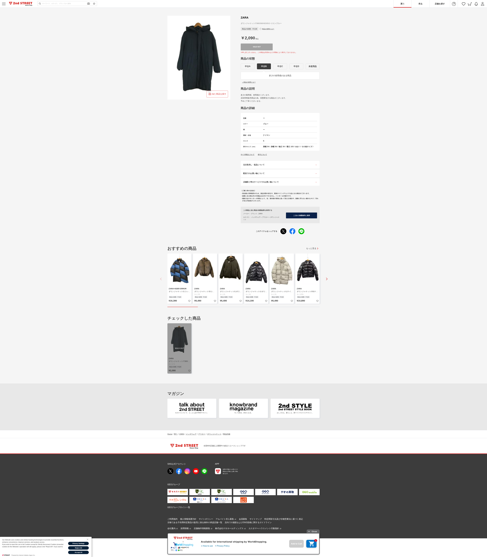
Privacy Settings (78, 543)
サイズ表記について (247, 154)
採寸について (262, 154)
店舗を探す (440, 4)
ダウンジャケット (214, 434)
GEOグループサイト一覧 (178, 507)
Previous (161, 279)
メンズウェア (191, 434)
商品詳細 (226, 434)
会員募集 (243, 519)
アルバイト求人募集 (225, 519)
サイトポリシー (206, 519)
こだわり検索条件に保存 (301, 215)
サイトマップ (256, 519)
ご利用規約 (172, 519)
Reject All (78, 548)
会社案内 (171, 528)
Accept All (78, 552)
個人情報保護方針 (188, 519)
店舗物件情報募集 (202, 528)
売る (421, 4)
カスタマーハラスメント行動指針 (264, 528)
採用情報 (185, 528)
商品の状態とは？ (268, 29)
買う (403, 4)
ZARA (181, 434)
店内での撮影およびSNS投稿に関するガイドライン (248, 522)
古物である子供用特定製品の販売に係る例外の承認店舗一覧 (194, 522)
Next (326, 279)
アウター (201, 434)
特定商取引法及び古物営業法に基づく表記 (283, 519)
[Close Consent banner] (87, 539)
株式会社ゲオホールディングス (229, 528)
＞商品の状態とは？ (249, 82)
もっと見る (311, 248)
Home (169, 434)
